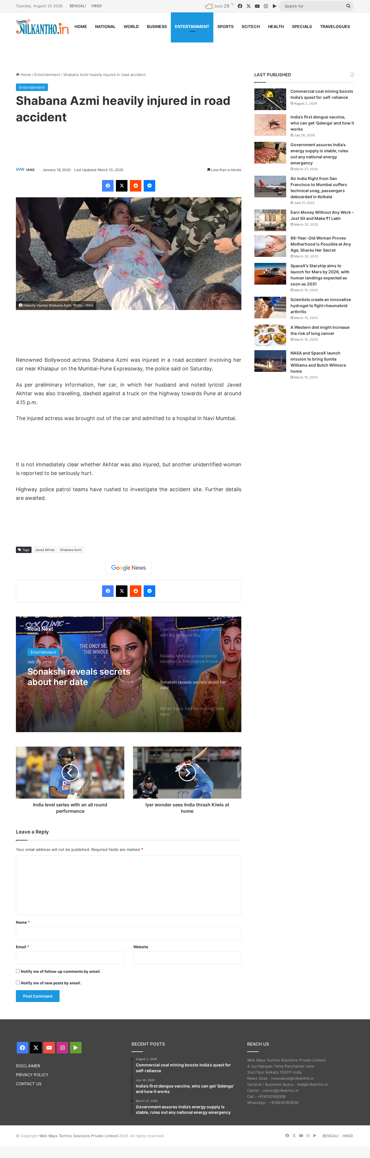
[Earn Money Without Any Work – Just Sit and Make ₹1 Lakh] (270, 220)
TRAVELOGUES (335, 26)
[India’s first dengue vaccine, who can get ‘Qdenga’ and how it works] (270, 125)
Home (25, 74)
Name (23, 922)
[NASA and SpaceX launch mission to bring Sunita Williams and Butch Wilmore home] (270, 361)
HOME (81, 26)
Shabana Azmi (71, 550)
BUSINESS (157, 26)
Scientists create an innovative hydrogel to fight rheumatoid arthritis (321, 305)
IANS (30, 170)
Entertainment (47, 74)
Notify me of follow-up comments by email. (61, 971)
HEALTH (276, 26)
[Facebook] (108, 186)
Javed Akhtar (45, 550)
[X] (121, 186)
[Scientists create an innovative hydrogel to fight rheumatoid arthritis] (270, 307)
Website (140, 946)
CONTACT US (29, 1083)
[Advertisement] (185, 48)
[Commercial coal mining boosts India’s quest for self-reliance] (270, 99)
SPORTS (225, 26)
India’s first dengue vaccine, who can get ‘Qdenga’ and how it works (322, 122)
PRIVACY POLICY (32, 1074)
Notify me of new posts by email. (51, 983)
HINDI (96, 5)
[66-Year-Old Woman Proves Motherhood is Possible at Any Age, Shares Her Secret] (270, 246)
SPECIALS (302, 26)
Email (22, 946)
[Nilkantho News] (42, 26)
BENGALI (78, 5)
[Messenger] (149, 186)
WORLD (131, 26)
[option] (128, 674)
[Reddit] (135, 186)
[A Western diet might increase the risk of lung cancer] (270, 335)
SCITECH (251, 26)
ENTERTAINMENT (192, 26)
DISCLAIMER (28, 1066)
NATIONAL (105, 26)
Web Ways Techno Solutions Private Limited (78, 1135)
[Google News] (128, 568)
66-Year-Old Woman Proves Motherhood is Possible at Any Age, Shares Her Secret (321, 244)
